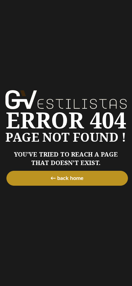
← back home (67, 178)
